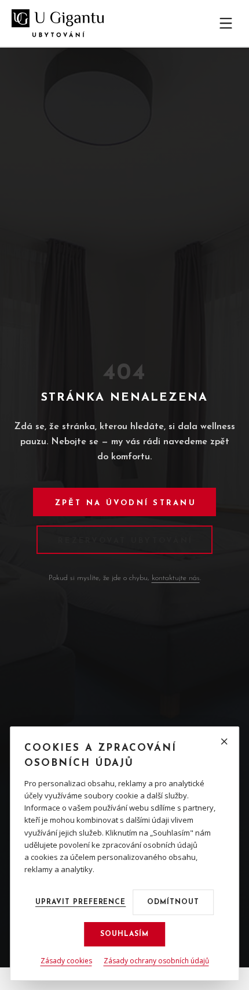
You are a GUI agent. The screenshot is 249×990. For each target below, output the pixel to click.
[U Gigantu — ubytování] (58, 23)
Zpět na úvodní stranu (125, 503)
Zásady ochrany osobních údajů (156, 961)
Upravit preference (80, 902)
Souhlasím (124, 934)
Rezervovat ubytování (125, 541)
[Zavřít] (224, 741)
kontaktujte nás (176, 578)
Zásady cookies (66, 961)
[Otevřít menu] (225, 23)
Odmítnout (173, 902)
